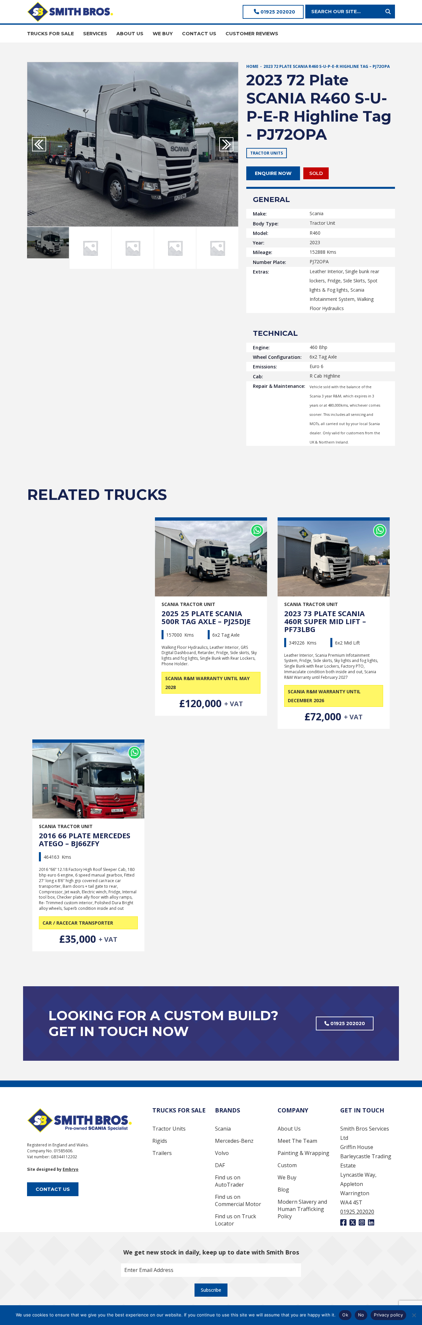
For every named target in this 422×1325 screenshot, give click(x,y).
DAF (220, 1165)
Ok (345, 1314)
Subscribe (211, 1290)
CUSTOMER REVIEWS (252, 34)
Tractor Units (169, 1128)
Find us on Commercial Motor (238, 1200)
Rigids (159, 1140)
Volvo (222, 1153)
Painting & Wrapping (303, 1153)
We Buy (287, 1177)
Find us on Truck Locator (235, 1220)
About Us (289, 1128)
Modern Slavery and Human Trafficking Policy (302, 1209)
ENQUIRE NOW (273, 173)
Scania (223, 1128)
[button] (226, 144)
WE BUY (163, 34)
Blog (283, 1189)
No (361, 1314)
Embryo (70, 1169)
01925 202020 (277, 12)
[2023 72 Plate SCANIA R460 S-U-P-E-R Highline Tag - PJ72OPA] (132, 144)
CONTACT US (199, 34)
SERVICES (95, 34)
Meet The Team (297, 1140)
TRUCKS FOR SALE (50, 34)
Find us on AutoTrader (229, 1181)
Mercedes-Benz (234, 1140)
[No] (413, 1315)
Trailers (162, 1153)
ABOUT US (129, 34)
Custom (287, 1165)
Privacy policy (388, 1314)
